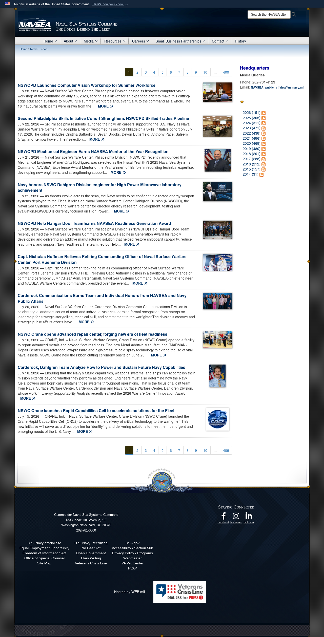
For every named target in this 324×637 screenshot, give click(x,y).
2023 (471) (251, 127)
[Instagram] (236, 517)
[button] (110, 4)
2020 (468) (251, 143)
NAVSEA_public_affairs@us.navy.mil (277, 87)
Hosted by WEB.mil (129, 592)
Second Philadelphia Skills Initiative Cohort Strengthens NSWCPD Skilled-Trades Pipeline (103, 118)
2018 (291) (251, 153)
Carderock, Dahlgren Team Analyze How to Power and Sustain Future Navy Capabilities (101, 367)
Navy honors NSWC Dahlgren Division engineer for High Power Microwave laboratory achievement (99, 187)
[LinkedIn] (248, 517)
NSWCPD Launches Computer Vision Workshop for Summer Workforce (86, 85)
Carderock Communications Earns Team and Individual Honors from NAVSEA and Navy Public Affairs (102, 298)
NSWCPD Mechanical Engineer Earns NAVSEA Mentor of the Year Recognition (93, 151)
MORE (104, 106)
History (240, 41)
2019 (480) (251, 148)
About (68, 41)
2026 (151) (251, 112)
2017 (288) (251, 158)
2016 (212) (251, 163)
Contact (218, 41)
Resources (113, 41)
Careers (138, 41)
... (215, 72)
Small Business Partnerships (178, 41)
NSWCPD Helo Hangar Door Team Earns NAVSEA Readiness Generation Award (94, 223)
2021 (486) (251, 138)
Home (48, 41)
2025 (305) (251, 117)
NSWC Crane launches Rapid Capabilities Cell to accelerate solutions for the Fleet (96, 410)
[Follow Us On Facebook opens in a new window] (223, 517)
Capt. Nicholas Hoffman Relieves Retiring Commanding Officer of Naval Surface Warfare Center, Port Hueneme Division (102, 259)
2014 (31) (250, 174)
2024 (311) (251, 122)
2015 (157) (251, 169)
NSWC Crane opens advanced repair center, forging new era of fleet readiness (92, 334)
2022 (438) (251, 133)
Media (89, 41)
